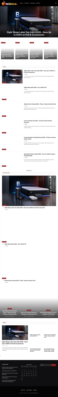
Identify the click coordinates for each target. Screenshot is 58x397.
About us (23, 390)
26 (26, 375)
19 (26, 373)
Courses (21, 3)
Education (38, 3)
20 (28, 373)
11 (24, 371)
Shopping (3, 42)
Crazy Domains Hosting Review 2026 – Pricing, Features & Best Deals (49, 54)
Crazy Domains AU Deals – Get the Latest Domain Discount (36, 55)
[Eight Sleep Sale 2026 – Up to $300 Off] (7, 50)
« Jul (21, 379)
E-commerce (26, 3)
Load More (28, 170)
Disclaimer (29, 390)
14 (31, 371)
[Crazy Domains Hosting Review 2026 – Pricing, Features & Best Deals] (50, 50)
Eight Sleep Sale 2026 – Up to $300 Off (7, 56)
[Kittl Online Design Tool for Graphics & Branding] (48, 302)
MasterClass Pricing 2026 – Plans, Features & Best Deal (21, 55)
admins (26, 74)
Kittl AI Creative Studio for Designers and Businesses (29, 313)
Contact (35, 390)
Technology (32, 3)
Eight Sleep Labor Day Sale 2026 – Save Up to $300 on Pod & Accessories (29, 33)
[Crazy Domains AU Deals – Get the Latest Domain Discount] (36, 50)
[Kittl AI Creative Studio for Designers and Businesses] (29, 302)
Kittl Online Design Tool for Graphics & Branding (48, 313)
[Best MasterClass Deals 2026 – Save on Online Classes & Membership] (12, 160)
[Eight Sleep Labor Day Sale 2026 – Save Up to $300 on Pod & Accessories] (29, 21)
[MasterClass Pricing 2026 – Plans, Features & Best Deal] (21, 50)
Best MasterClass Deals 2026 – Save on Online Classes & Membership (39, 154)
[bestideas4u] (9, 3)
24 (22, 375)
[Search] (55, 3)
